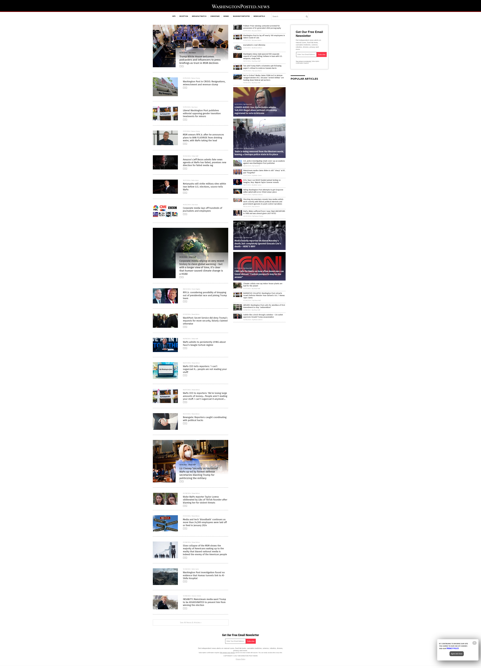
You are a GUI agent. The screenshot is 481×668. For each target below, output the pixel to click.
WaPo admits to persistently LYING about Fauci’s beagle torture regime (204, 343)
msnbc (226, 16)
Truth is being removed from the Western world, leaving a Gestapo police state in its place (259, 153)
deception (183, 16)
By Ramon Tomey (258, 216)
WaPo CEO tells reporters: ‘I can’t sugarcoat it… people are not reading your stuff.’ (205, 369)
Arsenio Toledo (196, 596)
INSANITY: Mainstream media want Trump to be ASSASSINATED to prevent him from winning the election (204, 602)
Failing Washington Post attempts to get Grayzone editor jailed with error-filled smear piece (263, 191)
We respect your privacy (227, 652)
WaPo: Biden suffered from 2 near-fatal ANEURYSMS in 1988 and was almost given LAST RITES (264, 212)
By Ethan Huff (256, 61)
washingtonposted (241, 16)
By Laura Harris (256, 31)
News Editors (195, 314)
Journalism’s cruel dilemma (254, 45)
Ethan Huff (195, 156)
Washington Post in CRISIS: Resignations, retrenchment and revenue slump (204, 83)
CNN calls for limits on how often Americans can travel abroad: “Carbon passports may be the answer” (259, 274)
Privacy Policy (240, 659)
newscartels (259, 16)
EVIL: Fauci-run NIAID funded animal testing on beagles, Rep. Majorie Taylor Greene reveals (262, 181)
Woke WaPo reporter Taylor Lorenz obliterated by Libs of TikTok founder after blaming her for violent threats (205, 499)
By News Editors (257, 48)
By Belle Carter (257, 175)
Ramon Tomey (196, 78)
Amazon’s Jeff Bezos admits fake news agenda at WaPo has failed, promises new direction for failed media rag (204, 162)
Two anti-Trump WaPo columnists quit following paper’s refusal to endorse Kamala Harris (262, 67)
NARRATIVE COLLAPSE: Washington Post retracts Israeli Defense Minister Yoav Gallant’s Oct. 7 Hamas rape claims (264, 295)
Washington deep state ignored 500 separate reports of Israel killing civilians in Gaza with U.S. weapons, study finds (262, 56)
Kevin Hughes (196, 289)
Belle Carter (195, 180)
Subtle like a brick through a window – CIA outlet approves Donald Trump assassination (263, 316)
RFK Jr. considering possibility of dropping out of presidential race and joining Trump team (205, 295)
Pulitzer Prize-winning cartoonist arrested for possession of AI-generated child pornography (262, 27)
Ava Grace (192, 53)
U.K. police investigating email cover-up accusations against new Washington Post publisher (264, 162)
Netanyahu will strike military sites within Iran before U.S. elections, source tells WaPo (204, 186)
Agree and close (456, 654)
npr (173, 16)
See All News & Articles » (190, 622)
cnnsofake (215, 16)
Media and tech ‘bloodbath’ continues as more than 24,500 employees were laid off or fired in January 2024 (205, 522)
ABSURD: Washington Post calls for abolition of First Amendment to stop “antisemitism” (264, 306)
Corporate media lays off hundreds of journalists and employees (202, 209)
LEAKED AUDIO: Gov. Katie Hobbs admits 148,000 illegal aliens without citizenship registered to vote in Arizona (255, 110)
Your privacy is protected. (303, 61)
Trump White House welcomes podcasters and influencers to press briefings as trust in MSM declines (200, 59)
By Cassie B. (256, 166)
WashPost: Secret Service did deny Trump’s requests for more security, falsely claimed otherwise (205, 320)
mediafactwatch (199, 16)
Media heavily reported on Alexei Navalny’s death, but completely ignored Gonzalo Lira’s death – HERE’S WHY (257, 243)
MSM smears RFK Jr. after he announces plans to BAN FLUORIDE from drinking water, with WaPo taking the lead (203, 137)
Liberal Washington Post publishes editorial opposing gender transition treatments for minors (202, 113)
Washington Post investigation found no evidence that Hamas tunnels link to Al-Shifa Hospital (204, 575)
